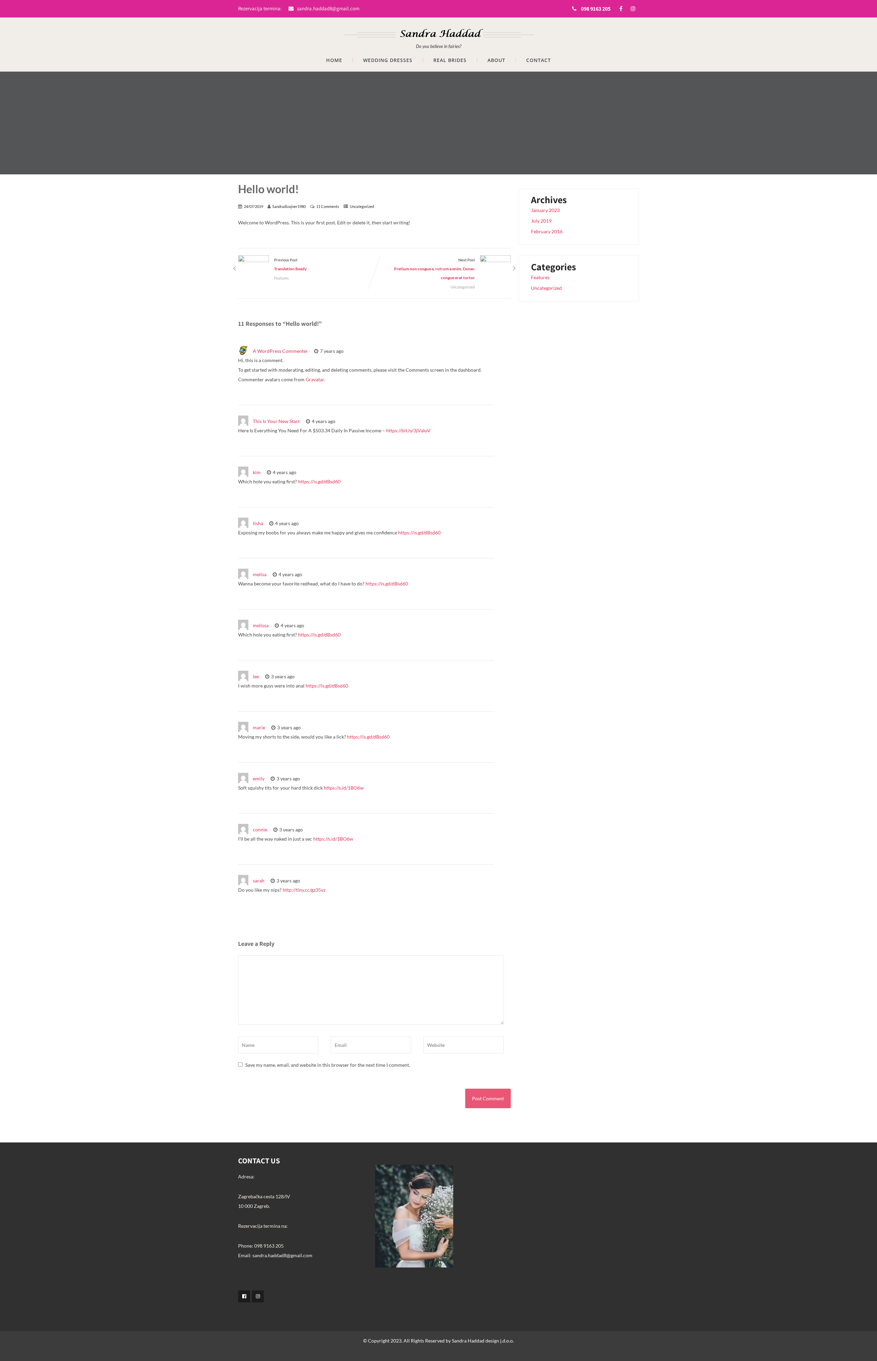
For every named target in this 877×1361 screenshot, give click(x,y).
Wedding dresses (387, 60)
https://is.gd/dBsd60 (319, 481)
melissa (261, 625)
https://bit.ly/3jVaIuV (408, 430)
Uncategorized (362, 206)
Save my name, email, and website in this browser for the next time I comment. (327, 1065)
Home (334, 60)
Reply (362, 351)
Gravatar (315, 379)
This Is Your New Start (276, 421)
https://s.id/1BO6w (344, 788)
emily (258, 778)
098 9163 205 (595, 8)
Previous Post (290, 264)
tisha (258, 523)
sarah (258, 880)
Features (281, 278)
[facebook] (621, 8)
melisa (260, 574)
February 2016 (547, 231)
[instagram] (633, 8)
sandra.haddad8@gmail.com (328, 8)
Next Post (434, 269)
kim (257, 472)
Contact (538, 60)
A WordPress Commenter (280, 351)
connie (260, 829)
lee (256, 676)
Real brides (450, 60)
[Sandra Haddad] (438, 30)
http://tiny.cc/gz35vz (304, 890)
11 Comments (327, 206)
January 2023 (545, 210)
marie (259, 727)
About (496, 60)
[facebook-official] (244, 1296)
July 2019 (541, 221)
